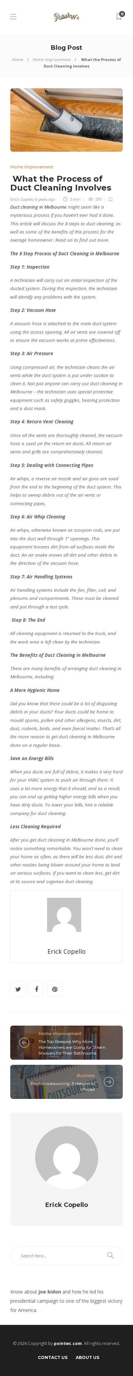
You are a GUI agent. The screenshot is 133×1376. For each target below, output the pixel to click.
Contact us (53, 1357)
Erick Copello (21, 199)
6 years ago (45, 199)
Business (86, 1075)
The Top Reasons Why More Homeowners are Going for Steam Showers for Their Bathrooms (72, 1047)
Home (17, 59)
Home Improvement (52, 59)
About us (87, 1357)
